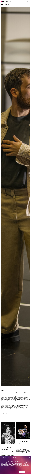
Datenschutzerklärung (9, 467)
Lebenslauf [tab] (3, 390)
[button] (29, 1)
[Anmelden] (26, 1)
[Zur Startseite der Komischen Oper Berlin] (6, 1)
